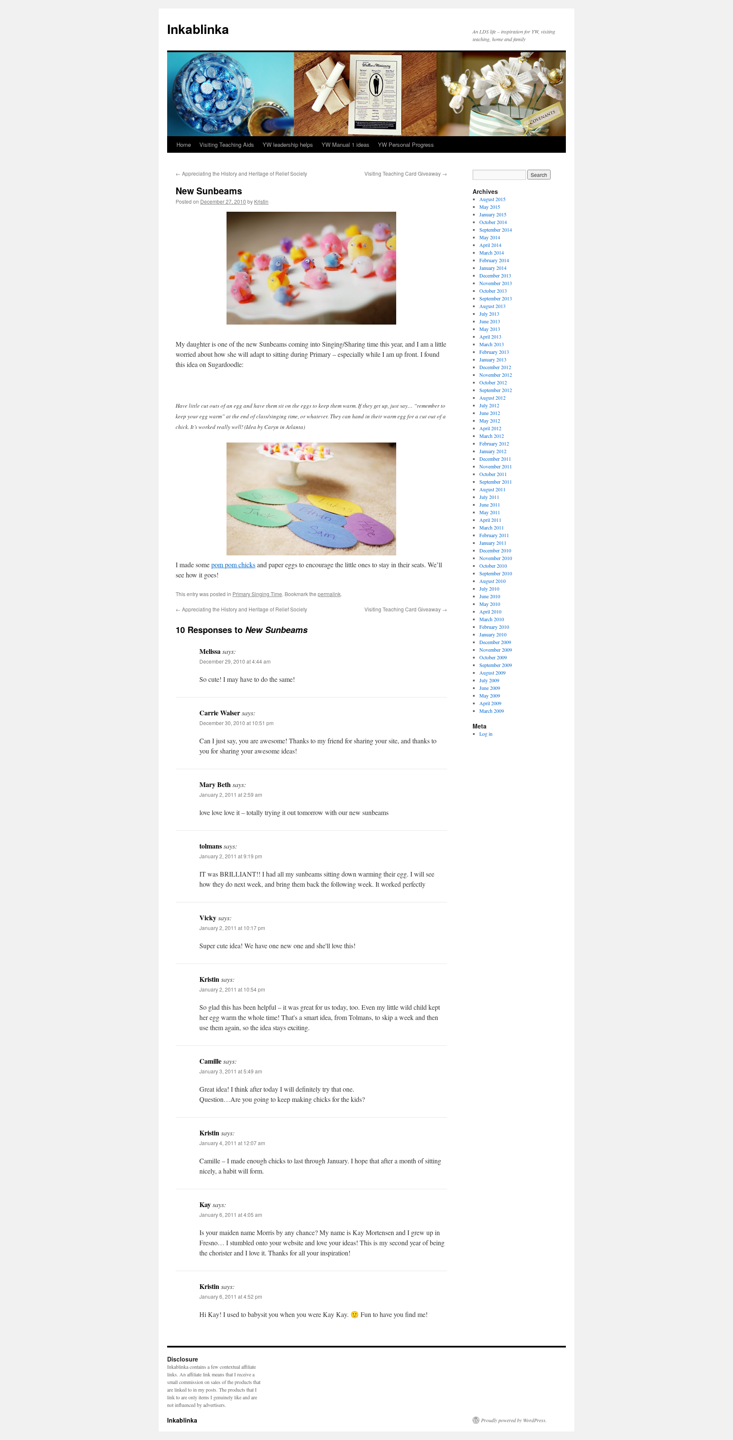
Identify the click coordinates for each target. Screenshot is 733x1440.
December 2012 (495, 367)
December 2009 (495, 642)
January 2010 (492, 634)
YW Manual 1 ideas (345, 144)
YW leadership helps (288, 144)
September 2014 (495, 229)
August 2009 (492, 672)
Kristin (261, 201)
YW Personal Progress (406, 144)
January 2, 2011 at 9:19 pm (230, 856)
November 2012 (495, 374)
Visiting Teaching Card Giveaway (405, 173)
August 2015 (492, 199)
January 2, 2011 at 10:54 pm (232, 989)
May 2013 (489, 328)
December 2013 (495, 275)
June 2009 (489, 687)
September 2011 (495, 481)
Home (183, 144)
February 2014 (494, 260)
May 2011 (489, 512)
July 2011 (489, 496)
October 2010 (493, 565)
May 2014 (489, 237)
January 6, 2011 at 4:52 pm (230, 1296)
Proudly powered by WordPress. (514, 1420)
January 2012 (492, 451)
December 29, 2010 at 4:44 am (235, 661)
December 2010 (495, 550)
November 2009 (495, 649)
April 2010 (490, 611)
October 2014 (493, 222)
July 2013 (489, 313)
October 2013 (493, 290)
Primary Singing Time (257, 593)
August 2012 (492, 397)
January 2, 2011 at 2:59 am (230, 794)
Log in (485, 733)
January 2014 (492, 267)
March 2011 (491, 527)
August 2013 (492, 306)
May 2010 (489, 603)
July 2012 (489, 405)
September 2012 (495, 390)
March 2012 (491, 435)
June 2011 (489, 504)
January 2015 (492, 214)
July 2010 (489, 588)
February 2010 (494, 626)
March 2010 (491, 619)
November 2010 (495, 558)
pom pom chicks (233, 564)
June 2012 (489, 412)
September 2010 (495, 573)
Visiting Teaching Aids (226, 144)
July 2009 (489, 680)
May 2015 (489, 206)
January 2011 (492, 542)
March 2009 (491, 710)
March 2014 (491, 252)
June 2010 (489, 596)
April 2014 (490, 244)
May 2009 (489, 695)
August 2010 (492, 580)
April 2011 (490, 519)
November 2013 (495, 283)
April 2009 (490, 703)
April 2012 (490, 428)
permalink (329, 593)
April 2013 (490, 336)
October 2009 (493, 657)
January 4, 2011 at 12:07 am (232, 1142)
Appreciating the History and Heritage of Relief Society (241, 173)
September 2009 (495, 664)
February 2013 (494, 351)
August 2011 (492, 489)
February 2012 (494, 443)
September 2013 (495, 298)
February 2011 (494, 535)
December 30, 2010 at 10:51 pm (236, 722)
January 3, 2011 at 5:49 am (230, 1071)
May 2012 (489, 420)
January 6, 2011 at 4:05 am (230, 1214)
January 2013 (492, 359)
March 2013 (491, 344)
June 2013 (489, 321)
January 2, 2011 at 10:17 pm (232, 927)
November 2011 (495, 466)
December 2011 (495, 458)
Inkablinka (198, 29)
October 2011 (493, 474)
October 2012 (493, 382)
